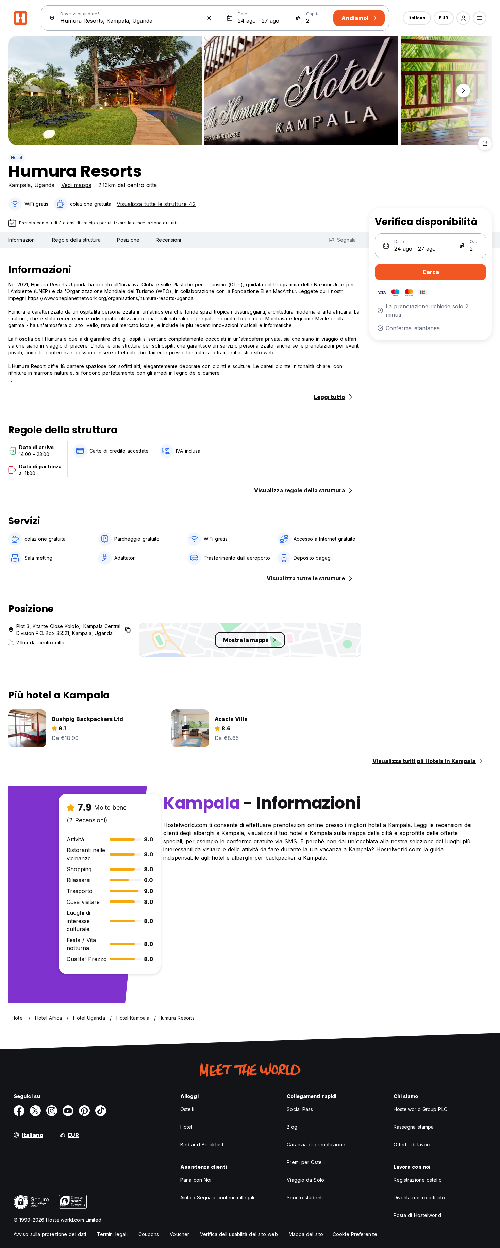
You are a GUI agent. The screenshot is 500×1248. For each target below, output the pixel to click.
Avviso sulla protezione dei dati (50, 1234)
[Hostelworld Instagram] (51, 1110)
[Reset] (209, 18)
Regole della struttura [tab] (76, 240)
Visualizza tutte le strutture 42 (156, 204)
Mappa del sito (306, 1234)
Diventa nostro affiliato (419, 1197)
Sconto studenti (305, 1197)
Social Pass (300, 1109)
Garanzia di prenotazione (316, 1144)
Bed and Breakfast (201, 1144)
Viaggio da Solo (305, 1180)
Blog (292, 1127)
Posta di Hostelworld (417, 1215)
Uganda (44, 185)
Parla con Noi (195, 1180)
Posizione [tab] (128, 240)
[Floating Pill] (463, 90)
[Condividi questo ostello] (485, 143)
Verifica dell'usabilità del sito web (239, 1234)
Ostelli (187, 1109)
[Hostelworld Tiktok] (100, 1110)
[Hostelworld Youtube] (68, 1110)
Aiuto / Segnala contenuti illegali (217, 1197)
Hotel (16, 157)
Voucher (179, 1234)
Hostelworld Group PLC (420, 1109)
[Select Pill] (463, 18)
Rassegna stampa (414, 1127)
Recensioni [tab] (168, 240)
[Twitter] (35, 1110)
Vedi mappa (76, 185)
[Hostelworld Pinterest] (84, 1110)
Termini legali (112, 1234)
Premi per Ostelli (306, 1162)
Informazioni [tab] (22, 240)
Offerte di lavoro (413, 1144)
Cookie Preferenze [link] (355, 1234)
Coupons (148, 1234)
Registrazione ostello (418, 1180)
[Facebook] (19, 1110)
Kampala (19, 185)
